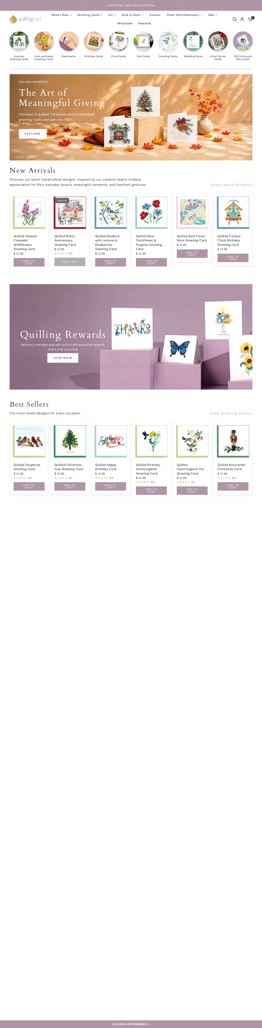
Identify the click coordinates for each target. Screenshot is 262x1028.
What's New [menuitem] (60, 15)
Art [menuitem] (110, 15)
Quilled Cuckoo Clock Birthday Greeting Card (229, 240)
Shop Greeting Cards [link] (230, 413)
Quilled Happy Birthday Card (105, 467)
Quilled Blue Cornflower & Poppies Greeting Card (149, 242)
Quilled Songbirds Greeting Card (27, 467)
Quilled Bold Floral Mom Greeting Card (192, 238)
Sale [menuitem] (211, 15)
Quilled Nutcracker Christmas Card (232, 467)
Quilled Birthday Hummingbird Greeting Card (148, 469)
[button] (131, 1024)
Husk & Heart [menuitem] (131, 15)
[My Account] (242, 19)
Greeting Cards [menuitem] (88, 15)
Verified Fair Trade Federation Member (95, 5)
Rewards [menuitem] (144, 23)
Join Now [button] (63, 358)
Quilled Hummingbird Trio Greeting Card (190, 469)
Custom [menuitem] (155, 15)
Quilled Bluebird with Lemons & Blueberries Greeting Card (107, 242)
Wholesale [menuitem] (125, 23)
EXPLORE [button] (33, 134)
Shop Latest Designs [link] (230, 184)
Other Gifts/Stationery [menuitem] (182, 15)
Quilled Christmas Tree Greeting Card (68, 467)
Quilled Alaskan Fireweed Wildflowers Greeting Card (25, 242)
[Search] (234, 19)
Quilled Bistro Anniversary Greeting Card (65, 240)
